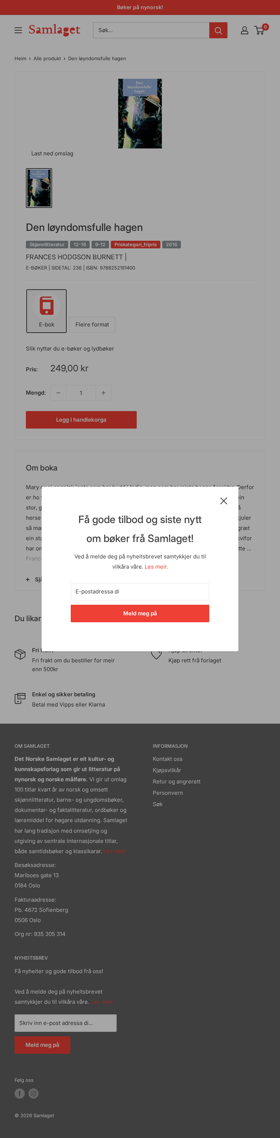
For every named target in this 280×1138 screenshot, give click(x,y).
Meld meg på (140, 613)
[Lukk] (224, 500)
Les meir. (156, 566)
